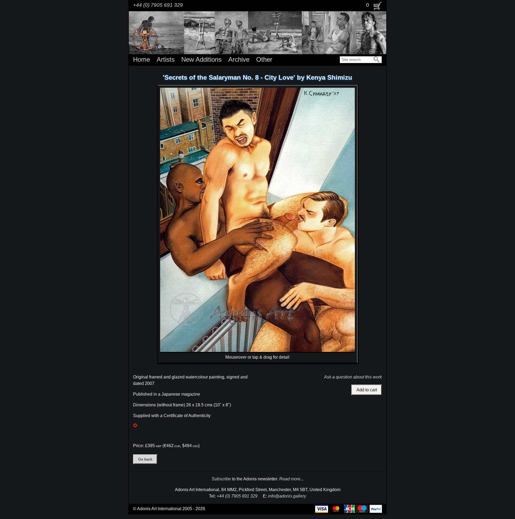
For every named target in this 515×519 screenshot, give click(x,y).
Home (141, 59)
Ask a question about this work (353, 377)
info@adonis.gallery (287, 496)
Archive (238, 59)
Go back (145, 459)
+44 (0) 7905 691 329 (158, 5)
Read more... (291, 479)
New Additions (201, 59)
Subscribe (221, 479)
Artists (166, 59)
